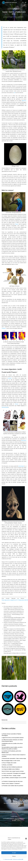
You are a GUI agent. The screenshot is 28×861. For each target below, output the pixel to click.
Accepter (14, 852)
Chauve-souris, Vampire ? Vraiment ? (11, 783)
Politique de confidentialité (18, 859)
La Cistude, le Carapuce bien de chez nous (12, 781)
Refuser (14, 856)
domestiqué (21, 466)
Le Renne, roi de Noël (7, 764)
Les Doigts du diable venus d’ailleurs (11, 769)
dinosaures (23, 440)
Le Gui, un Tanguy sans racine (9, 762)
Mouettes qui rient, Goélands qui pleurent (12, 767)
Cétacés (4, 328)
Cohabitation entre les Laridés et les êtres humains (12, 744)
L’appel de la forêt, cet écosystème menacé (13, 737)
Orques (16, 224)
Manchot (24, 100)
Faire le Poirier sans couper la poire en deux (13, 771)
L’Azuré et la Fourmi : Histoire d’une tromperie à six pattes (13, 755)
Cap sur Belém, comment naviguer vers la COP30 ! (14, 778)
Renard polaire (5, 407)
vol (14, 92)
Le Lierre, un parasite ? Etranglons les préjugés (13, 773)
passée (10, 378)
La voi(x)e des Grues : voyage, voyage (11, 775)
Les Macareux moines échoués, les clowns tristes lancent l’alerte (12, 740)
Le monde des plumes (14, 8)
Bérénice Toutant (8, 17)
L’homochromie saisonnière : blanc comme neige (14, 758)
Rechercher (5, 720)
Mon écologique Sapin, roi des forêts (11, 760)
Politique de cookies (8, 859)
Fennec (16, 404)
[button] (26, 838)
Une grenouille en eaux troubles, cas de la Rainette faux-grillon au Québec (12, 748)
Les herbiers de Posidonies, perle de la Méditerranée (11, 751)
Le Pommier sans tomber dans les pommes (12, 785)
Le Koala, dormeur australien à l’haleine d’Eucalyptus (11, 734)
